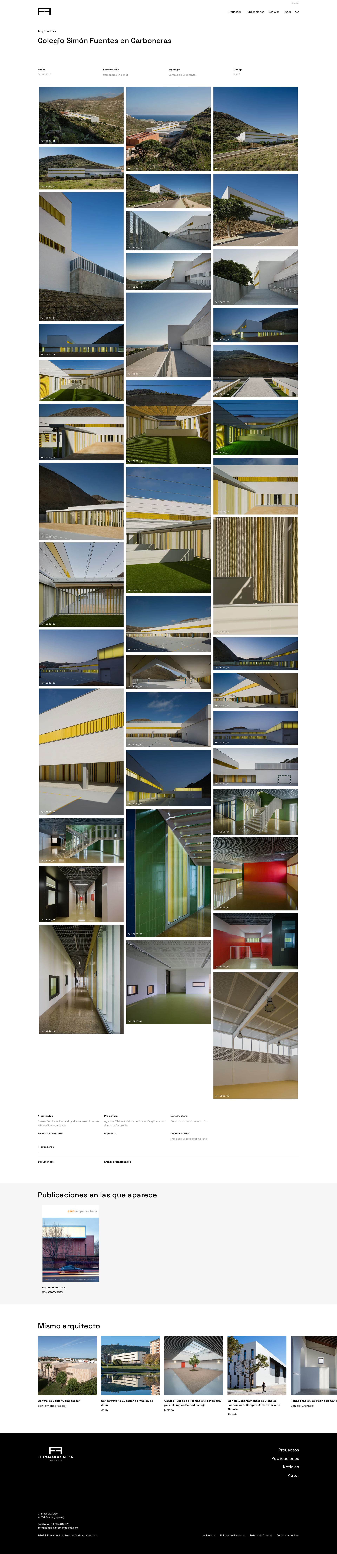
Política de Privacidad (233, 1535)
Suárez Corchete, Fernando (54, 1121)
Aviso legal (209, 1535)
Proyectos (235, 12)
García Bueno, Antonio (52, 1125)
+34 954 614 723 (59, 1524)
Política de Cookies (261, 1535)
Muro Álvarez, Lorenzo (86, 1121)
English (295, 3)
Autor (287, 12)
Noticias (274, 12)
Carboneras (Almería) (115, 74)
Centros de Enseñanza (181, 74)
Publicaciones (255, 12)
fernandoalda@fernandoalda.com (58, 1527)
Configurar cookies (288, 1535)
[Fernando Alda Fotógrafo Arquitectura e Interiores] (44, 11)
